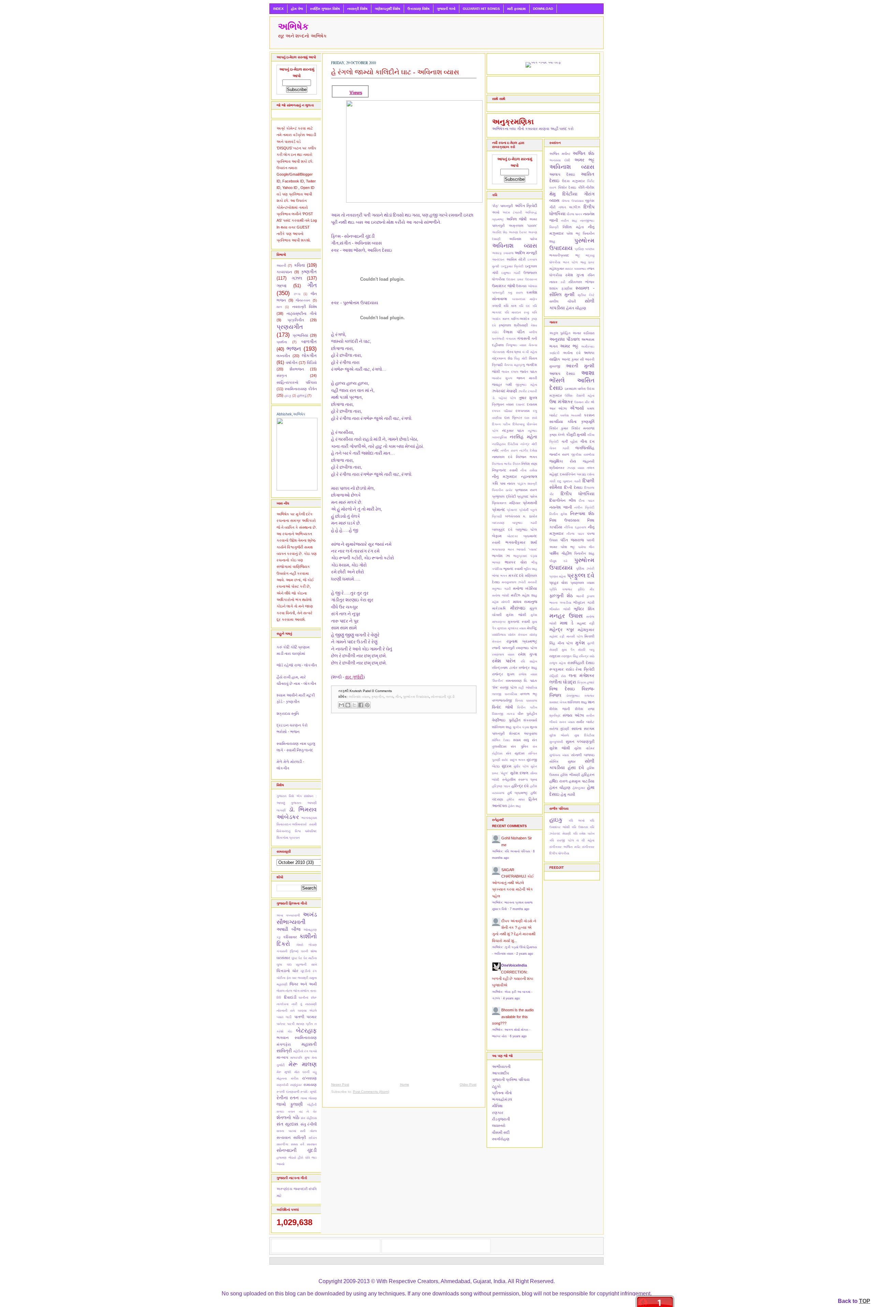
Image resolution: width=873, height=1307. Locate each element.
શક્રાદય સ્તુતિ (288, 713)
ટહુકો (496, 1086)
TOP (864, 1301)
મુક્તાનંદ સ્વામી (519, 621)
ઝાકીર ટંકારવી (527, 391)
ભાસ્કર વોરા (516, 562)
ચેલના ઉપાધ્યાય (572, 201)
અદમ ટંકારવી (512, 212)
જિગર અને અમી (303, 984)
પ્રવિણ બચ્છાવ (584, 249)
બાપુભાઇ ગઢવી (524, 523)
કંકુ (279, 937)
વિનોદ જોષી (502, 707)
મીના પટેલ (565, 643)
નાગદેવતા (282, 1004)
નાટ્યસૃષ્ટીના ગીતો (301, 313)
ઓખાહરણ (310, 929)
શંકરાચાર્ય (530, 720)
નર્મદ (495, 450)
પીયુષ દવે (558, 561)
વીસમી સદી (500, 1132)
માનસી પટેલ (574, 636)
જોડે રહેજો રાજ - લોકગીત (297, 665)
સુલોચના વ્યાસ (559, 755)
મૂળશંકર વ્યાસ (517, 628)
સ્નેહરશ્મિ (509, 779)
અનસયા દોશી (559, 160)
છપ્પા (297, 294)
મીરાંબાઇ (517, 608)
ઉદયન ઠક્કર (514, 279)
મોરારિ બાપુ (586, 649)
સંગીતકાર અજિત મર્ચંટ (564, 847)
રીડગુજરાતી (501, 1119)
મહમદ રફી (586, 623)
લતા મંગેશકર (581, 675)
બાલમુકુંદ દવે (502, 529)
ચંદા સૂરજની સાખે (302, 964)
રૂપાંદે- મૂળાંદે (308, 1091)
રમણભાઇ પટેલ (526, 648)
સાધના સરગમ (583, 728)
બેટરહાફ (306, 1030)
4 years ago (511, 998)
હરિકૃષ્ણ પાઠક (501, 786)
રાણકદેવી (282, 1085)
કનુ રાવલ (515, 292)
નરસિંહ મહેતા (523, 436)
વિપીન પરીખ (527, 707)
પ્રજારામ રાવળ (526, 490)
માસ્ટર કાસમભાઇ (575, 268)
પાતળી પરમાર (305, 1017)
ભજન (293, 348)
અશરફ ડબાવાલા (503, 253)
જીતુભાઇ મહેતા (526, 384)
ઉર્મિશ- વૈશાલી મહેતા (579, 395)
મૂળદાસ (501, 628)
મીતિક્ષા (497, 1106)
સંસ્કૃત (282, 375)
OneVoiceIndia (514, 965)
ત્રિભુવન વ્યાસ (503, 404)
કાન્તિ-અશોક (520, 319)
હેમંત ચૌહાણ (576, 308)
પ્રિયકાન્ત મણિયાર (506, 503)
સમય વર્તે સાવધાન (304, 1144)
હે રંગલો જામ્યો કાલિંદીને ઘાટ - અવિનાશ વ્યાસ (395, 72)
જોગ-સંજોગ (301, 991)
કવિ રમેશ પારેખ (584, 833)
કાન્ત (505, 319)
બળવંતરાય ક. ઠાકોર (521, 516)
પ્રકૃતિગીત (295, 320)
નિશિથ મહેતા (573, 227)
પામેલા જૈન (586, 547)
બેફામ (497, 536)
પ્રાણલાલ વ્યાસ (582, 583)
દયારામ (532, 404)
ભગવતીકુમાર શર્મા (521, 542)
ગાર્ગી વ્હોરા (569, 441)
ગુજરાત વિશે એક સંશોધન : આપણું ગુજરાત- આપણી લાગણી (297, 803)
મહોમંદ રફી (556, 636)
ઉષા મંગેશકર (561, 401)
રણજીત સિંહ (569, 656)
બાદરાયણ (498, 523)
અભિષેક (293, 26)
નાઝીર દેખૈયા (528, 450)
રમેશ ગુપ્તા (527, 654)
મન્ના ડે (567, 623)
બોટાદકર (512, 536)
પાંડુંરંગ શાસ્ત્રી (527, 483)
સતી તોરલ (308, 1131)
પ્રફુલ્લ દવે (580, 575)
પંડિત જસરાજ (571, 540)
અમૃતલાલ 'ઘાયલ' (523, 225)
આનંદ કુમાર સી (573, 359)
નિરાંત (516, 464)
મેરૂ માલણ (302, 1064)
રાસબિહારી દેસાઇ (580, 663)
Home (404, 1084)
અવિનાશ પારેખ (523, 239)
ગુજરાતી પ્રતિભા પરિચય (511, 1079)
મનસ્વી (532, 582)
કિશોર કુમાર (558, 428)
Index (278, 9)
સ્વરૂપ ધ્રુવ (527, 779)
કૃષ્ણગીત (309, 271)
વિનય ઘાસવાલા (526, 700)
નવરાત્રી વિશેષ (357, 9)
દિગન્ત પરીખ (501, 424)
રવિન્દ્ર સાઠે (586, 656)
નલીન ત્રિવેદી (584, 507)
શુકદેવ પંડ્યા (521, 727)
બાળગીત (309, 341)
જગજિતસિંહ (584, 448)
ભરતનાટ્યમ (309, 818)
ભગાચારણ (498, 549)
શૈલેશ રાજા (584, 709)
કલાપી (496, 306)
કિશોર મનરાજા (583, 428)
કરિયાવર (290, 937)
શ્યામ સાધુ (521, 740)
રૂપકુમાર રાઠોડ (561, 669)
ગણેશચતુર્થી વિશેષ (387, 9)
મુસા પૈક (568, 649)
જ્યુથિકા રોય (562, 461)
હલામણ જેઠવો (286, 1157)
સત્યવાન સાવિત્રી (291, 1137)
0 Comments (382, 691)
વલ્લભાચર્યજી (502, 700)
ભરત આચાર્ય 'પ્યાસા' (522, 549)
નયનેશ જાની (560, 507)
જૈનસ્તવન (303, 300)
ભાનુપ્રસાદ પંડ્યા (525, 556)
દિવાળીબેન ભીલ (562, 500)
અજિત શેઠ (583, 153)
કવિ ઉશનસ (580, 827)
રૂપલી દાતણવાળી (288, 1091)
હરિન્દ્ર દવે (520, 786)
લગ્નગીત (283, 356)
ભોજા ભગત (499, 575)
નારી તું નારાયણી (304, 1004)
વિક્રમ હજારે (585, 682)
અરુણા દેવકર (518, 232)
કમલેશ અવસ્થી (571, 415)
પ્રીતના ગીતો (502, 1093)
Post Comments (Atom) (371, 1091)
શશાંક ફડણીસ (560, 288)
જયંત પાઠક (528, 371)
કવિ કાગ (509, 306)
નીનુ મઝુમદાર (504, 476)
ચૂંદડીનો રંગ (308, 971)
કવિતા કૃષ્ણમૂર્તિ (580, 422)
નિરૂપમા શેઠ (582, 513)
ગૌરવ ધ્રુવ (513, 352)
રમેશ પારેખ (504, 660)
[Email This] (341, 705)
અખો (496, 212)
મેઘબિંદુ (532, 628)
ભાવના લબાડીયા (560, 602)
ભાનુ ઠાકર (587, 262)
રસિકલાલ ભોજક (581, 282)
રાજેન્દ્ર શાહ (528, 668)
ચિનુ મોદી (520, 358)
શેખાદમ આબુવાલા (523, 733)
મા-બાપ (282, 1057)
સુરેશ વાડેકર (584, 748)
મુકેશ (580, 642)
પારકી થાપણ (295, 1024)
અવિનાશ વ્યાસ (359, 697)
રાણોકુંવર (296, 1085)
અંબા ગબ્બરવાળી (288, 915)
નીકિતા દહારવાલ (575, 527)
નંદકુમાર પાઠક (513, 430)
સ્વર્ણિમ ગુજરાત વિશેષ (325, 9)
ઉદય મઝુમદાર (573, 181)
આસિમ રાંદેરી (516, 259)
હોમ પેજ (297, 9)
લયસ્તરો (498, 1126)
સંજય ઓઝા (573, 715)
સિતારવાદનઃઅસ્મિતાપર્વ (292, 824)
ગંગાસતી (523, 338)
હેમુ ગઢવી (568, 794)
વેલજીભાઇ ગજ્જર (580, 695)
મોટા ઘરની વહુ (305, 1072)
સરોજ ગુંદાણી (559, 729)
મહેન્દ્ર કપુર (561, 629)
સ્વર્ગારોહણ (500, 1139)
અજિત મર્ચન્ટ (560, 154)
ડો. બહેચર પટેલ (504, 398)
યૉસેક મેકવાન (517, 634)
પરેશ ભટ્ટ (573, 233)
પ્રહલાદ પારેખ (527, 496)
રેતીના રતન (288, 1097)
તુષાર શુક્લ (528, 398)
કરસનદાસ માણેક (524, 299)
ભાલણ (496, 562)
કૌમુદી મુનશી (576, 434)
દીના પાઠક (586, 500)
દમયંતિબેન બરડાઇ (573, 474)
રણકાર (497, 1113)
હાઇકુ (287, 395)
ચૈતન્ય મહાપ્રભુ (514, 365)
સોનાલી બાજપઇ (582, 755)
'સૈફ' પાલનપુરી (502, 206)
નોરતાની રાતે (286, 1010)
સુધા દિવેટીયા (584, 735)
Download (543, 9)
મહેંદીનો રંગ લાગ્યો (305, 1051)
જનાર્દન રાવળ (559, 454)
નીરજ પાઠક (575, 533)
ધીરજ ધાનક (574, 214)
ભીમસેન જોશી (560, 609)
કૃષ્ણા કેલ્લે (557, 435)
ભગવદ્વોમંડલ (502, 1099)
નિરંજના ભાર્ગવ (502, 464)
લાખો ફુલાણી (290, 1104)
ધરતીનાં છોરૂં (308, 997)
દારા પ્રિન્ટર (513, 418)
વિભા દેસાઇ (562, 688)
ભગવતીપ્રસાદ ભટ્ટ (564, 255)
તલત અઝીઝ (570, 207)
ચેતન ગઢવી (559, 448)
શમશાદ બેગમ (557, 702)
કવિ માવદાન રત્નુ (516, 312)
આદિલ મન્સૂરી (526, 253)
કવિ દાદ (524, 306)
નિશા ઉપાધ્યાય (564, 520)
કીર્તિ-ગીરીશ (586, 187)
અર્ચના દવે (571, 353)
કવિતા (299, 265)
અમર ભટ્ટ (584, 159)
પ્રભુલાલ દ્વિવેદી (504, 496)
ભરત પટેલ (570, 262)
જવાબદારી (301, 1189)
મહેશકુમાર (556, 268)
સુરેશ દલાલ (519, 773)
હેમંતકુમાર (579, 788)
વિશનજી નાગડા (503, 714)
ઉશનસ (521, 286)
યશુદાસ (554, 656)
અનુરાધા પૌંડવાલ (564, 339)
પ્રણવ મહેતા (557, 576)
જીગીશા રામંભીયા (582, 454)
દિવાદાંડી (290, 997)
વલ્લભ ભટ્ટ (528, 694)
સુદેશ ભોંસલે (559, 735)
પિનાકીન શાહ (584, 553)
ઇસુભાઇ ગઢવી (511, 273)
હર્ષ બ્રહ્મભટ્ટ (517, 793)
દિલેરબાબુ (518, 424)
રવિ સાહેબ (529, 661)
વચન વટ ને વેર (302, 1111)
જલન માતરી (527, 378)
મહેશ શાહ (529, 595)
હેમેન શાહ (514, 806)
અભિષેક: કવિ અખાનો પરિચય (511, 851)
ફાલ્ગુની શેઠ (561, 595)
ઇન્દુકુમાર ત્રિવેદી (512, 266)
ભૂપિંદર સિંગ (584, 609)
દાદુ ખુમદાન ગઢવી (569, 481)
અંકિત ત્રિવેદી (526, 206)
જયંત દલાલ (510, 371)
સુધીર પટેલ (521, 766)
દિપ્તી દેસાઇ (573, 487)
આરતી (281, 265)
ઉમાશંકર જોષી (503, 286)
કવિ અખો (576, 820)
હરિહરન (587, 775)
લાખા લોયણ (309, 1098)
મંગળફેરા (284, 1044)
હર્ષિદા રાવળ (558, 781)
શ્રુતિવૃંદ (555, 715)
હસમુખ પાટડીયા (581, 781)
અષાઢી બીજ (288, 929)
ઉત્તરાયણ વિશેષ (419, 9)
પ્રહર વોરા (558, 583)
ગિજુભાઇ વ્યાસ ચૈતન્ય (521, 345)
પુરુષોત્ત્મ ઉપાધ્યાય (416, 697)
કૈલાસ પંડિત (513, 332)
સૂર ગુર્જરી (354, 677)
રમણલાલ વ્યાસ (503, 654)
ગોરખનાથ (498, 352)
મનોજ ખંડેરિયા (525, 588)
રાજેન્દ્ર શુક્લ (503, 674)
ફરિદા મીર (586, 589)
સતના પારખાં (286, 1131)
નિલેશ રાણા (529, 464)
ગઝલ (297, 278)
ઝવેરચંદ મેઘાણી (504, 391)
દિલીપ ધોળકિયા (578, 493)
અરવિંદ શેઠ (499, 232)
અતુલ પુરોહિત (560, 333)
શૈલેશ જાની (559, 709)
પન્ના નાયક (508, 483)
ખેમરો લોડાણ (306, 944)
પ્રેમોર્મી (524, 510)
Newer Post (340, 1084)
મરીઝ (515, 595)
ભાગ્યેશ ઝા (501, 556)
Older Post (468, 1084)
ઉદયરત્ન (531, 279)
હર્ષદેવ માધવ (515, 799)
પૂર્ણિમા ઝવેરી (585, 568)
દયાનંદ (520, 404)
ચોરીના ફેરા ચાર (287, 978)
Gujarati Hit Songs (481, 9)
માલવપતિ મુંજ (299, 1057)
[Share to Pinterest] (367, 705)
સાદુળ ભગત (517, 760)
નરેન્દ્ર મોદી (528, 444)
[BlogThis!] (347, 705)
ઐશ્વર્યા (577, 408)
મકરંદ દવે (516, 575)
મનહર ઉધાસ (566, 615)
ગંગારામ (511, 338)
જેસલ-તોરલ (284, 991)
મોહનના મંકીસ (287, 1078)
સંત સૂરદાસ (287, 1124)
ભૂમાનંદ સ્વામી (513, 569)
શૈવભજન (297, 369)
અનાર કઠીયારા (583, 333)
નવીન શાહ (569, 220)
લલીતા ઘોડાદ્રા (562, 682)
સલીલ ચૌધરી (562, 301)
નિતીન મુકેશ (558, 514)
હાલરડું (301, 395)
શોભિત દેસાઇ (501, 740)
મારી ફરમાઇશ (516, 9)
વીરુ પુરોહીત (527, 714)
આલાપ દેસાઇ (562, 174)
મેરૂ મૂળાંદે (284, 1072)
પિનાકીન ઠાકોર (502, 490)
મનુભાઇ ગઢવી (501, 588)
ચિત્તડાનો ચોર (287, 971)
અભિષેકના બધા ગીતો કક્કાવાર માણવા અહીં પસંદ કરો (533, 129)
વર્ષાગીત (291, 363)
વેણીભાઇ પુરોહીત (506, 720)
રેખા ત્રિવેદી (585, 669)
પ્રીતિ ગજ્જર (560, 589)
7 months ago (519, 909)
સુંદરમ (507, 766)
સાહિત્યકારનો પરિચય (297, 382)
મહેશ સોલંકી (501, 602)
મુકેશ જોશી (516, 615)
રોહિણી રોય (557, 676)
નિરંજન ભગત (526, 457)
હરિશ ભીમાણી (570, 775)
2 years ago (524, 953)
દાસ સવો (530, 418)
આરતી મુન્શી (580, 365)
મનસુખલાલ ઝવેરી (514, 582)
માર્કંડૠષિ (499, 608)
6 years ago (518, 1036)
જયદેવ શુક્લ (502, 378)
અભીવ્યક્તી (501, 1066)
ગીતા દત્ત (587, 441)
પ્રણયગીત (290, 326)
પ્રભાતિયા (300, 335)
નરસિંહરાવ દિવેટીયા (505, 444)
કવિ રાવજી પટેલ (561, 840)
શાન (591, 702)
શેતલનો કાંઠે (288, 1117)
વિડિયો (312, 363)
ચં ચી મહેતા (529, 352)
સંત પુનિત (519, 746)
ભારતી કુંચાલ (585, 596)
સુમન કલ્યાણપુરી (580, 741)
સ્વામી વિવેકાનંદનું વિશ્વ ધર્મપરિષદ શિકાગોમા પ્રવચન (297, 831)
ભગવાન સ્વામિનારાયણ (297, 1038)
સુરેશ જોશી (559, 748)
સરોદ (505, 760)
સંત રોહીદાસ (309, 1118)
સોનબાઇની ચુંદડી (297, 1150)
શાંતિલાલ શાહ (502, 727)
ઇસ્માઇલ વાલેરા (575, 389)
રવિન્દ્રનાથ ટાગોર (504, 668)
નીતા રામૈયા (528, 470)
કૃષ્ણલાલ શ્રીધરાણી (513, 325)
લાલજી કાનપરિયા (504, 694)
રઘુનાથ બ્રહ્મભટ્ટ (521, 641)
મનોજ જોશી (500, 595)
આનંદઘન (498, 259)
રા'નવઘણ (309, 1078)
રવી (563, 282)
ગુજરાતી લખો (446, 9)
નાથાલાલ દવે (502, 457)
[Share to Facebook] (360, 705)
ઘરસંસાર (283, 958)
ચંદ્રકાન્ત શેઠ (502, 358)
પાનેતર (281, 1024)
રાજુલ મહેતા (557, 663)
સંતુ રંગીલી (308, 1124)
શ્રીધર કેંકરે (586, 295)
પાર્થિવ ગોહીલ (560, 553)
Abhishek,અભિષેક (291, 414)
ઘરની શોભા (309, 951)
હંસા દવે (576, 767)
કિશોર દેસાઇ (567, 187)
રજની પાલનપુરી (503, 648)
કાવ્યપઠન (284, 272)
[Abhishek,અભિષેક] (297, 489)
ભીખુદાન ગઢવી (583, 602)
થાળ (279, 307)
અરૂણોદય (284, 1189)
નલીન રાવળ (509, 450)
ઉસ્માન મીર (582, 402)
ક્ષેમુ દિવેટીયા (563, 193)
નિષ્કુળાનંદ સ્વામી (505, 470)
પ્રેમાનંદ (512, 510)
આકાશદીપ (500, 1073)
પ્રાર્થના (282, 342)
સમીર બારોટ (585, 722)
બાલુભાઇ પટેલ (526, 529)
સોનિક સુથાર (562, 761)
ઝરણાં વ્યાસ (576, 468)
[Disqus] (403, 807)
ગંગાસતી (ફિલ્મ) (287, 951)
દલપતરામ (523, 411)
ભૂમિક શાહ (530, 569)
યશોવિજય (499, 634)
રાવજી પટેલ (508, 687)
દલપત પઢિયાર (502, 411)
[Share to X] (354, 705)
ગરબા (281, 285)
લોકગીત (309, 355)
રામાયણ (310, 1085)
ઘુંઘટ (294, 958)
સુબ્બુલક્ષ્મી (556, 742)
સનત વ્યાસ (567, 722)
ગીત (312, 285)
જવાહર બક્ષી (502, 384)
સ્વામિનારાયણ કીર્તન (301, 389)
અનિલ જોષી (516, 219)
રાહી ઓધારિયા (527, 687)
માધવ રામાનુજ (525, 602)
